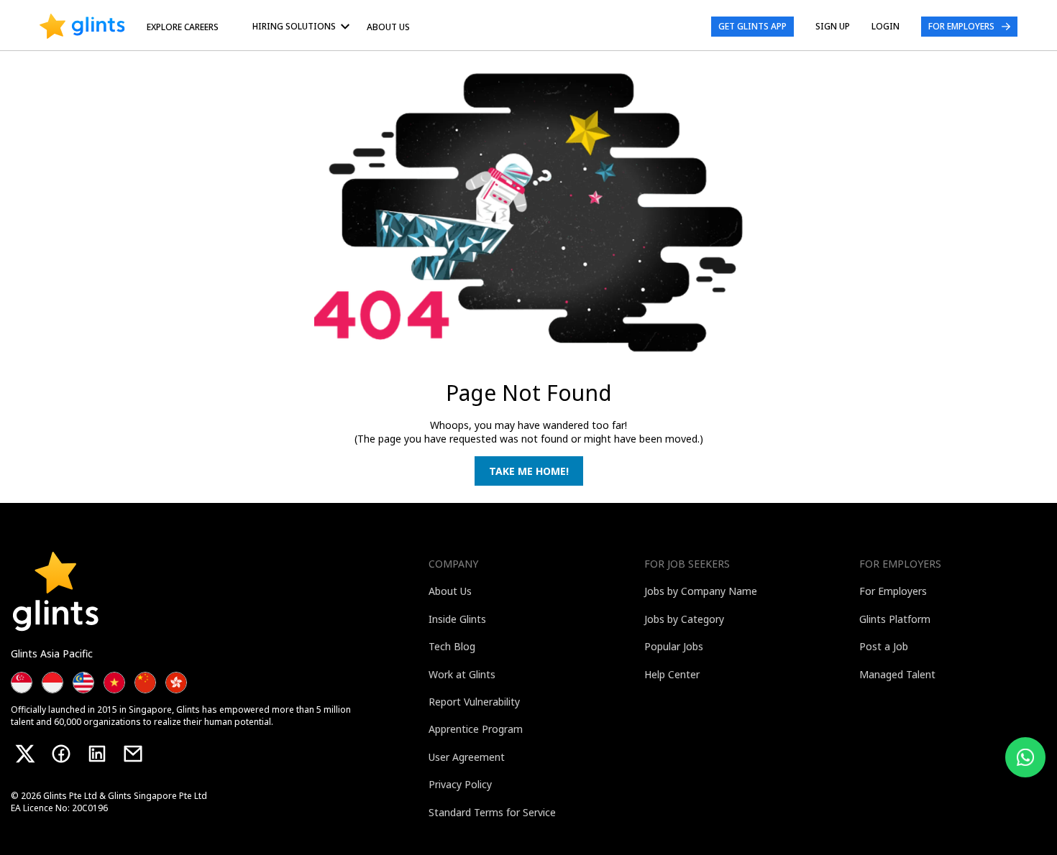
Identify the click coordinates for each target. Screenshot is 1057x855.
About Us (388, 27)
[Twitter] (25, 753)
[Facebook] (61, 753)
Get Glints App (752, 26)
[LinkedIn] (97, 753)
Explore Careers (183, 27)
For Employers (961, 26)
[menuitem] (303, 26)
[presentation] (82, 27)
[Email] (133, 753)
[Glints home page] (82, 27)
